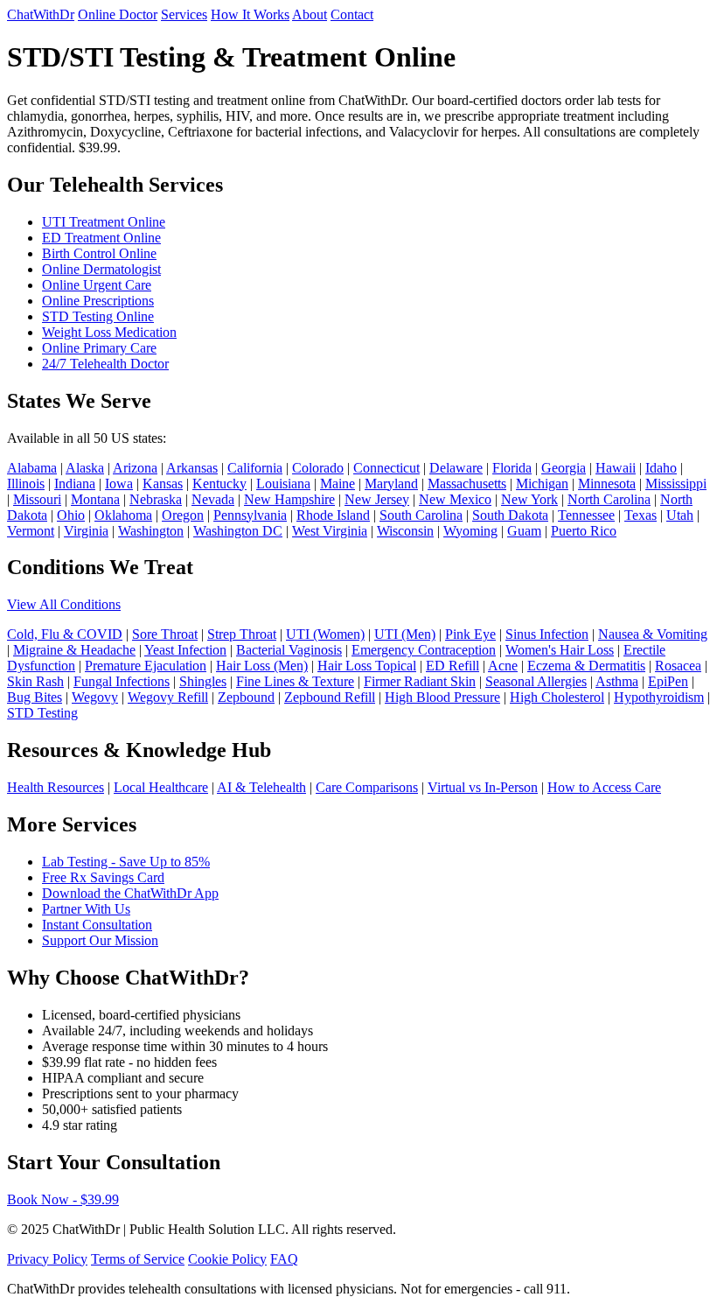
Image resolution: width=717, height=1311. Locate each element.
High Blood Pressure (442, 697)
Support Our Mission (100, 940)
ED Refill (452, 665)
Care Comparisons (367, 787)
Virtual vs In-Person (483, 787)
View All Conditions (64, 604)
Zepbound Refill (329, 697)
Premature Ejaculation (145, 665)
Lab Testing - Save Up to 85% (126, 861)
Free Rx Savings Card (103, 877)
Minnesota (607, 483)
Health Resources (55, 787)
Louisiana (283, 483)
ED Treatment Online (101, 237)
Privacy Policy (47, 1258)
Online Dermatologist (101, 269)
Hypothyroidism (659, 697)
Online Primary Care (99, 347)
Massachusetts (467, 483)
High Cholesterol (557, 697)
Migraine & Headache (74, 649)
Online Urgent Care (96, 284)
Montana (95, 499)
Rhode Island (333, 515)
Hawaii (615, 467)
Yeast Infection (185, 649)
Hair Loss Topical (366, 665)
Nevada (212, 499)
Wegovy (95, 697)
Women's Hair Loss (559, 649)
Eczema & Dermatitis (586, 665)
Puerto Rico (583, 530)
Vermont (30, 530)
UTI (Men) (404, 634)
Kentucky (219, 483)
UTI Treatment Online (103, 221)
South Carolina (421, 515)
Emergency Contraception (424, 649)
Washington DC (237, 530)
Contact (352, 14)
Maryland (391, 483)
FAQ (284, 1258)
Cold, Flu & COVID (64, 634)
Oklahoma (123, 515)
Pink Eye (470, 634)
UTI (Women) (325, 634)
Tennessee (586, 515)
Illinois (26, 483)
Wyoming (470, 530)
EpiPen (668, 681)
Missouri (37, 499)
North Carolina (609, 499)
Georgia (563, 467)
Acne (503, 665)
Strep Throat (241, 634)
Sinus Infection (546, 634)
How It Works (250, 14)
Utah (679, 515)
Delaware (456, 467)
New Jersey (377, 499)
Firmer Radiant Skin (420, 681)
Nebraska (155, 499)
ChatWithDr (40, 14)
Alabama (32, 467)
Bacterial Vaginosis (289, 649)
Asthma (616, 681)
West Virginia (329, 530)
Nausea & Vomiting (652, 634)
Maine (337, 483)
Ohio (71, 515)
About (309, 14)
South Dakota (510, 515)
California (254, 467)
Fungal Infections (121, 681)
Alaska (85, 467)
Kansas (163, 483)
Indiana (74, 483)
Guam (524, 530)
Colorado (318, 467)
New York (529, 499)
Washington (151, 530)
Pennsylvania (250, 515)
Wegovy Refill (168, 697)
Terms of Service (137, 1258)
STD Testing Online (98, 316)
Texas (640, 515)
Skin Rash (35, 681)
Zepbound (246, 697)
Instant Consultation (97, 924)
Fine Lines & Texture (295, 681)
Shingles (202, 681)
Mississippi (676, 483)
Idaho (661, 467)
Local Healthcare (161, 787)
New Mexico (455, 499)
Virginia (86, 530)
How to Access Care (604, 787)
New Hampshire (289, 499)
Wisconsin (405, 530)
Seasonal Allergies (536, 681)
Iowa (119, 483)
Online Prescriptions (98, 300)
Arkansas (192, 467)
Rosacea (678, 665)
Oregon (183, 515)
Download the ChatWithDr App (130, 893)
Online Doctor (117, 14)
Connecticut (386, 467)
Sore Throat (165, 634)
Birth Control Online (99, 253)
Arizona (135, 467)
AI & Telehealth (261, 787)
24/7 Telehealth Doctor (105, 363)
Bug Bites (34, 697)
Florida (512, 467)
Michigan (542, 483)
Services (184, 14)
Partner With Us (86, 908)
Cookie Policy (227, 1258)
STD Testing (42, 712)
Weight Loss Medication (109, 332)
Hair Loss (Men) (262, 665)
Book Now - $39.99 (63, 1199)
